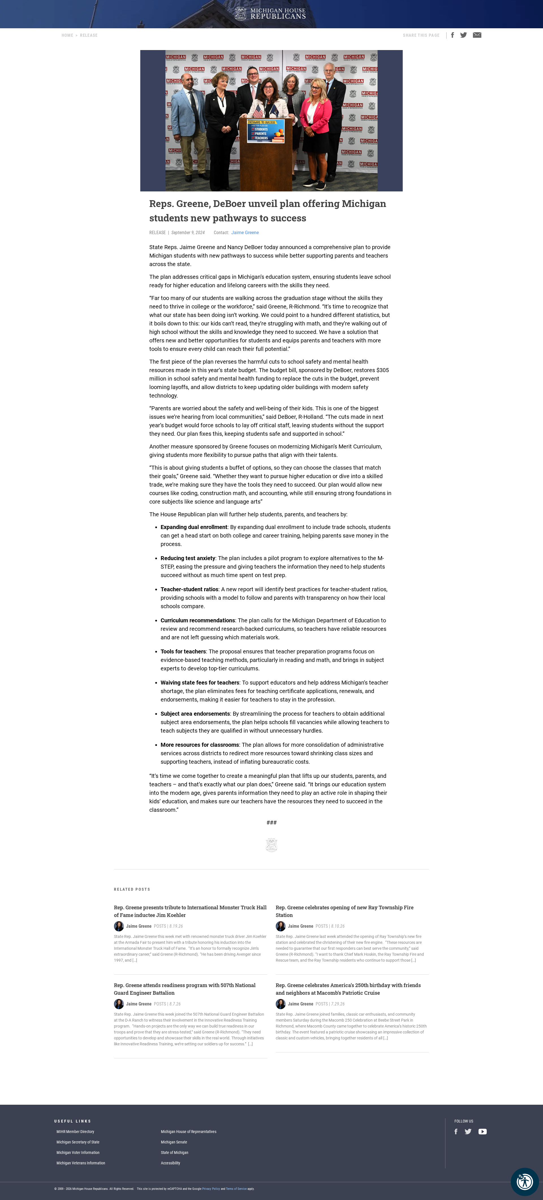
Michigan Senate (174, 1142)
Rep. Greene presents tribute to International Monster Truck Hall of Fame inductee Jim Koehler (190, 911)
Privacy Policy (211, 1189)
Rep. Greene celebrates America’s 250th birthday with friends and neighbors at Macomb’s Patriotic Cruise (348, 989)
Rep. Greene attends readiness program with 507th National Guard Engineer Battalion (185, 989)
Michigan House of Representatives (188, 1131)
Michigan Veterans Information (81, 1163)
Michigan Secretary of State (78, 1142)
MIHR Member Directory (75, 1131)
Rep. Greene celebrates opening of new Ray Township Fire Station (344, 911)
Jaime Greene (245, 232)
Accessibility (170, 1163)
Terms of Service (236, 1189)
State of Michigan (174, 1152)
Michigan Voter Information (78, 1152)
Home (67, 35)
